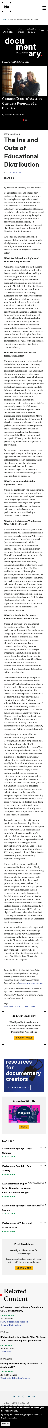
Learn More (24, 1268)
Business (26, 1378)
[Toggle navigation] (44, 7)
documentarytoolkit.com (31, 983)
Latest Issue (31, 30)
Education (19, 1006)
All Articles (8, 30)
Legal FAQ (8, 1006)
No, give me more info (9, 1418)
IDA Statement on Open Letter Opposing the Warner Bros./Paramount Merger (16, 1188)
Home (4, 19)
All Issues (20, 30)
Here (24, 1126)
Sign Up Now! (24, 1037)
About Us (24, 1403)
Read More (9, 1156)
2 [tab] (26, 120)
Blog (14, 1403)
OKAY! (5, 1423)
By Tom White (6, 1318)
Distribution (30, 1006)
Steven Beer (14, 173)
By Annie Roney (8, 1348)
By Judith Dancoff (8, 1375)
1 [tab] (23, 120)
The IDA (5, 1403)
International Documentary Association (6, 7)
